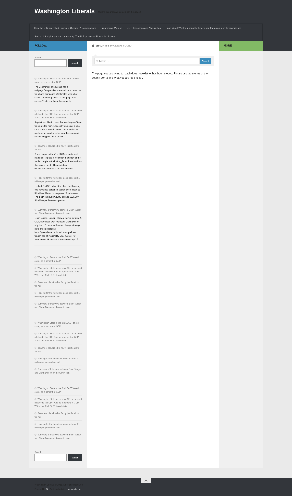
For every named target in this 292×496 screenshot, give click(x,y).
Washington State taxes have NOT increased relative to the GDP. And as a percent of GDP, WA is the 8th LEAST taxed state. (58, 114)
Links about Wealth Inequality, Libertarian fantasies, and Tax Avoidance (203, 28)
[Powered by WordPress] (47, 489)
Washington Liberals (64, 11)
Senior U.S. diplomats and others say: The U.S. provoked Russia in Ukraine (74, 36)
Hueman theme (74, 489)
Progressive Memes (111, 28)
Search (37, 57)
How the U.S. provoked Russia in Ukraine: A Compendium (65, 28)
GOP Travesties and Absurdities (144, 28)
